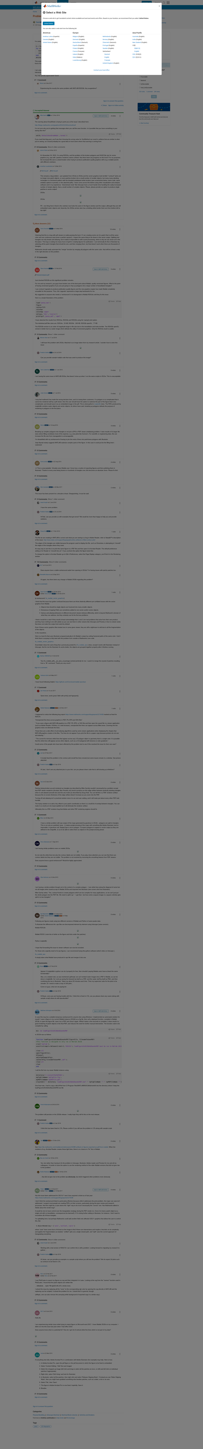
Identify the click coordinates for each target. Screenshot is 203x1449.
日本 (133, 54)
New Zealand (136, 42)
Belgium (75, 36)
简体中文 (137, 48)
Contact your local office (101, 70)
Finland (75, 48)
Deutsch (107, 54)
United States (47, 42)
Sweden (105, 48)
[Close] (159, 6)
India (134, 39)
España (75, 45)
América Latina (48, 36)
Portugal (105, 45)
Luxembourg (77, 60)
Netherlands (107, 36)
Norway (105, 39)
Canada (45, 39)
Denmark (76, 39)
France (75, 51)
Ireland (75, 54)
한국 (133, 57)
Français (107, 60)
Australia (135, 36)
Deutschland (77, 42)
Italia (74, 57)
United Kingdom (108, 63)
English (106, 57)
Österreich (106, 42)
